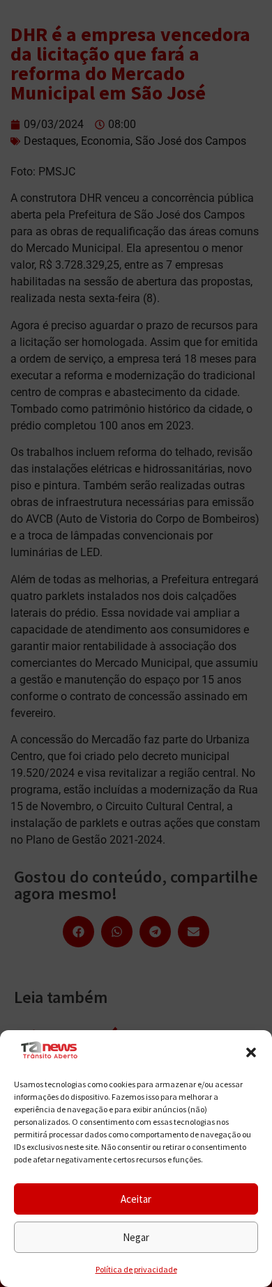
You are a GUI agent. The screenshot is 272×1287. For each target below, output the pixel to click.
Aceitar (136, 1199)
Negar (136, 1237)
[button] (251, 1052)
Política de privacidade (136, 1269)
